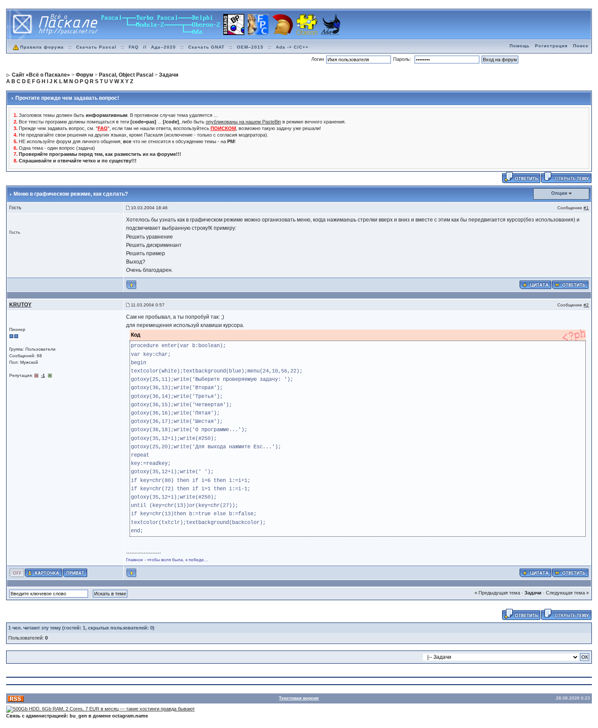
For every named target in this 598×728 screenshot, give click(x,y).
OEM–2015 (250, 47)
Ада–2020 (163, 47)
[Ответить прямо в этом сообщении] (570, 284)
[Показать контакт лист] (44, 572)
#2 (586, 304)
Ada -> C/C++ (292, 47)
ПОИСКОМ (223, 128)
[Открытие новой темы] (566, 177)
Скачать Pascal (96, 47)
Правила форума (42, 47)
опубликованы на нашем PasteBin (243, 121)
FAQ (134, 47)
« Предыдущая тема (497, 592)
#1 (586, 207)
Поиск (580, 45)
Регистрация (551, 45)
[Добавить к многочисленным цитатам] (535, 284)
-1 (43, 375)
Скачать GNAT (206, 47)
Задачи (533, 592)
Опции (559, 193)
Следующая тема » (567, 592)
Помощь (520, 45)
